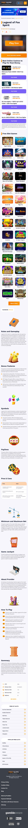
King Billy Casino (17, 67)
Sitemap (3, 805)
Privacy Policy (5, 782)
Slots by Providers (6, 795)
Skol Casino (15, 82)
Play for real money (14, 55)
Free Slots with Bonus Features (10, 801)
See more (13, 699)
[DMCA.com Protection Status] (18, 818)
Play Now (14, 77)
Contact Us (4, 788)
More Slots (14, 303)
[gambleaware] (14, 813)
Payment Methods (6, 798)
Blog (2, 791)
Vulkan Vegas (16, 112)
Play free (14, 43)
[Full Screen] (10, 31)
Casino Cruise (16, 96)
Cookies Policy (5, 785)
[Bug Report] (6, 31)
